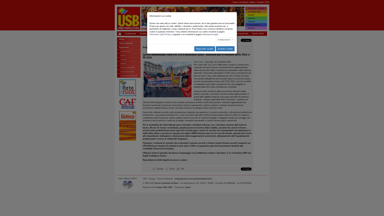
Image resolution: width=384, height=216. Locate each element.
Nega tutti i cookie (204, 49)
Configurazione (224, 40)
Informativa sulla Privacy (160, 34)
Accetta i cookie (225, 49)
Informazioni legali (210, 34)
